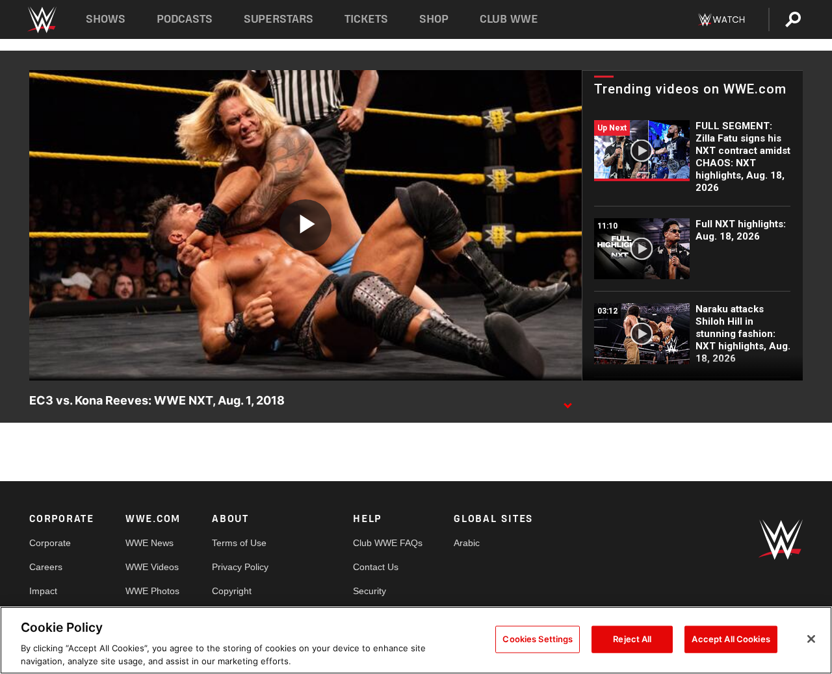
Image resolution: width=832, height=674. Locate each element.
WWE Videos (152, 567)
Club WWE (509, 19)
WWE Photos (152, 591)
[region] (416, 640)
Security (369, 591)
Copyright (232, 591)
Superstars (279, 19)
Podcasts (185, 19)
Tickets (366, 19)
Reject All (632, 639)
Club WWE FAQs (387, 543)
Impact (43, 591)
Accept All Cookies (731, 639)
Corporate (50, 543)
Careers (45, 567)
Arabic (467, 543)
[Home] (41, 20)
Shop (433, 19)
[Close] (811, 639)
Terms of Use (239, 543)
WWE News (149, 543)
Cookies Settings (537, 639)
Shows (105, 19)
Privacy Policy (240, 567)
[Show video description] (567, 401)
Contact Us (375, 567)
